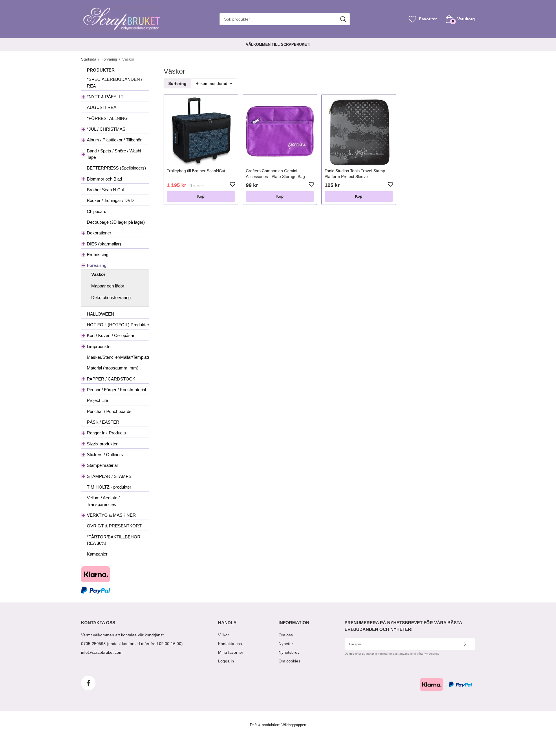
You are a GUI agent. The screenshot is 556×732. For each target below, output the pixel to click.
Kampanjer (97, 553)
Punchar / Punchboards (109, 411)
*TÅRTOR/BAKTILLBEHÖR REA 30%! (113, 540)
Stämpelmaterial (102, 465)
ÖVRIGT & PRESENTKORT (114, 525)
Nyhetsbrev (289, 652)
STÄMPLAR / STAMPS (109, 476)
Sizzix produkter (102, 443)
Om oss (286, 635)
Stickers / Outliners (105, 454)
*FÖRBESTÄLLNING (107, 118)
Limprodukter (99, 346)
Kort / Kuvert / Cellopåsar (110, 335)
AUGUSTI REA (101, 107)
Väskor (98, 274)
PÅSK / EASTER (103, 422)
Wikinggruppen (293, 725)
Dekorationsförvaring (111, 297)
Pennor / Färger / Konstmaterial (116, 389)
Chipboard (96, 211)
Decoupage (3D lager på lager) (116, 222)
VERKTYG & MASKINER (111, 515)
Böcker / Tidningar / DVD (110, 200)
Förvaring (97, 265)
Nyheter (286, 643)
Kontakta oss (230, 643)
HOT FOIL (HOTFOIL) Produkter (118, 324)
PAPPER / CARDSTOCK (111, 378)
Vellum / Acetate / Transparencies (103, 501)
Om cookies (289, 661)
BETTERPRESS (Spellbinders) (116, 167)
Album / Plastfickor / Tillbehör (114, 139)
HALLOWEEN (100, 314)
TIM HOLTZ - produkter (109, 487)
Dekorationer (99, 232)
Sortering (177, 83)
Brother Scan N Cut (105, 189)
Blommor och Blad (104, 178)
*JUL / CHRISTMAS (106, 129)
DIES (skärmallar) (104, 243)
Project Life (97, 400)
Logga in (226, 661)
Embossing (97, 254)
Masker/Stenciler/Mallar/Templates (118, 357)
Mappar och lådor (107, 285)
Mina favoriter (230, 652)
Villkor (223, 635)
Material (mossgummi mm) (112, 367)
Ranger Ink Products (106, 432)
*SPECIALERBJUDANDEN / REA (114, 82)
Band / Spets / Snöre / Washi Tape (114, 154)
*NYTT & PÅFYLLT (105, 96)
